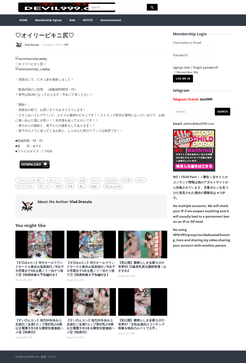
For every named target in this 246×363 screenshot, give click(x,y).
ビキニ (141, 180)
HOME (23, 20)
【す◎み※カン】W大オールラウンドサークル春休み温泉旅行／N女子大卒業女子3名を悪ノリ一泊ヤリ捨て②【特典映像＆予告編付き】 (39, 268)
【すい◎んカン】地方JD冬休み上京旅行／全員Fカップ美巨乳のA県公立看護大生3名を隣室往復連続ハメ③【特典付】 (39, 326)
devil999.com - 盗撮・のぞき (40, 356)
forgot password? (205, 67)
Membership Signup (48, 20)
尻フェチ (44, 186)
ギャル (95, 180)
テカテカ (111, 180)
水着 (70, 186)
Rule (72, 20)
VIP (66, 44)
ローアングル (24, 186)
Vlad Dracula (32, 44)
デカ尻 (126, 180)
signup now (181, 67)
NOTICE (88, 20)
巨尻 (58, 186)
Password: (180, 55)
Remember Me (187, 72)
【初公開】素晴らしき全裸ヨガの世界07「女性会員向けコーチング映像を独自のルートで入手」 (141, 324)
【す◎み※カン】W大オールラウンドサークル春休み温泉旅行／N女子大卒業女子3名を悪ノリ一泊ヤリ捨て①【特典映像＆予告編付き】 (91, 268)
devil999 (206, 99)
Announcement (111, 20)
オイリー (54, 180)
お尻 (82, 180)
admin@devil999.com (198, 124)
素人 (81, 186)
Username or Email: (187, 43)
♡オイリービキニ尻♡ (29, 180)
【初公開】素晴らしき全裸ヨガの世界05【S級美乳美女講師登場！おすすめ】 (142, 266)
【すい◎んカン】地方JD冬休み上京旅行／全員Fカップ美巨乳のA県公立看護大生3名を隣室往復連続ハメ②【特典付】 (91, 326)
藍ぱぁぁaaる (113, 186)
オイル (69, 180)
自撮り (95, 186)
